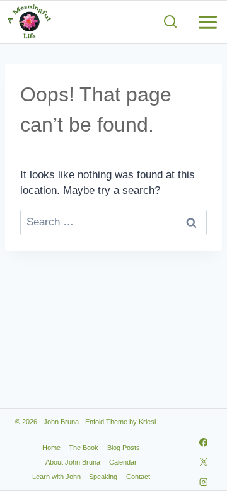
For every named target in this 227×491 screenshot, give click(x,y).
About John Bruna (72, 462)
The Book (83, 447)
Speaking (103, 476)
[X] (203, 462)
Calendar (123, 462)
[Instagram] (203, 481)
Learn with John (56, 476)
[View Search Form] (170, 22)
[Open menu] (209, 22)
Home (51, 447)
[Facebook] (203, 442)
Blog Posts (123, 447)
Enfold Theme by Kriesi (120, 422)
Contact (138, 476)
